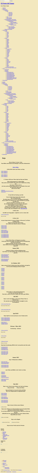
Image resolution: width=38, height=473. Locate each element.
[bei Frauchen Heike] (5, 237)
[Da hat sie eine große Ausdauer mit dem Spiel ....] (5, 319)
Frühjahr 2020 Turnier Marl (5, 438)
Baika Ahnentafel (13, 24)
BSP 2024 (4, 431)
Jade (7, 11)
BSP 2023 (4, 432)
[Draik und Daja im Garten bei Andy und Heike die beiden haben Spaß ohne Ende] (4, 393)
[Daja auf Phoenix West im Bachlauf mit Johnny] (3, 376)
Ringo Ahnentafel (11, 26)
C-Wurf (6, 48)
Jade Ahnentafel (9, 17)
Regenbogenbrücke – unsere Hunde (10, 19)
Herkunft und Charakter (8, 29)
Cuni (7, 131)
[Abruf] (4, 401)
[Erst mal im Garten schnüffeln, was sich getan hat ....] (5, 317)
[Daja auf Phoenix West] (4, 347)
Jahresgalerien (7, 467)
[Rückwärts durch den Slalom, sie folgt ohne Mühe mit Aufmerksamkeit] (2, 277)
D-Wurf (6, 57)
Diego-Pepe (8, 61)
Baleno (8, 39)
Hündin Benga (11, 21)
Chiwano (8, 51)
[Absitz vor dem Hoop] (2, 278)
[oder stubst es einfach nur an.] (4, 232)
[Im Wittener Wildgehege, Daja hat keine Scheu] (3, 375)
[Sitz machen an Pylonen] (4, 400)
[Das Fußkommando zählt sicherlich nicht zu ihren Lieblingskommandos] (2, 281)
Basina (8, 45)
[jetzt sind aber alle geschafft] (4, 402)
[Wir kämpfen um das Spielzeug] (5, 379)
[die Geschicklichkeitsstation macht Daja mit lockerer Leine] (2, 275)
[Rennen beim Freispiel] (3, 269)
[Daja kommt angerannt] (4, 394)
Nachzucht (6, 70)
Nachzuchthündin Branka (11, 75)
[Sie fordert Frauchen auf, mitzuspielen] (4, 260)
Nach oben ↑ (14, 471)
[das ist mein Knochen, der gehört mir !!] (5, 365)
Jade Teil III (10, 14)
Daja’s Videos (16, 167)
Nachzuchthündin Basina (11, 74)
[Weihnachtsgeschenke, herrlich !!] (5, 366)
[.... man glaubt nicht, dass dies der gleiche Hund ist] (5, 257)
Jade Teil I (10, 15)
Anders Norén (9, 471)
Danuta (7, 139)
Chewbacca (8, 50)
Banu (7, 44)
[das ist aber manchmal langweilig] (4, 352)
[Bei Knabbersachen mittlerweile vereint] (5, 377)
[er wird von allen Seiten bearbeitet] (5, 320)
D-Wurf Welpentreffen (10, 66)
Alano (8, 32)
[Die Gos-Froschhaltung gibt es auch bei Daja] (4, 354)
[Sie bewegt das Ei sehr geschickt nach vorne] (4, 231)
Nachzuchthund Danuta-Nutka (11, 78)
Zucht (4, 68)
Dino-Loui (8, 62)
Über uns (4, 8)
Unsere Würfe (5, 30)
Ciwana (8, 55)
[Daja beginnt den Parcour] (2, 273)
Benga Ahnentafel (13, 22)
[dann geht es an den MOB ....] (5, 318)
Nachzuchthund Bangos (10, 73)
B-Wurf (6, 38)
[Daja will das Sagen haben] (3, 272)
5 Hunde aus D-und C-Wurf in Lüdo (10, 67)
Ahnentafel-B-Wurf (10, 79)
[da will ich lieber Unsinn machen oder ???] (4, 353)
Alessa (8, 35)
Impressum (4, 463)
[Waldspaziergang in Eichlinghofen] (5, 363)
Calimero (8, 49)
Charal (8, 54)
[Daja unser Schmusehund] (4, 361)
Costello (8, 52)
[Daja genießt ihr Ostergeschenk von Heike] (4, 322)
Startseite (4, 7)
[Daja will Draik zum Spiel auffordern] (4, 396)
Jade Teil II (10, 89)
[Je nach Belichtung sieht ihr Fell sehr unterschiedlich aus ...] (5, 256)
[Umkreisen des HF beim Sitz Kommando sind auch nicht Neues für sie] (2, 282)
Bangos (7, 114)
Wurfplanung (7, 69)
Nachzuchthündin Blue (10, 76)
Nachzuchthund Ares (10, 72)
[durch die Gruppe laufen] (4, 398)
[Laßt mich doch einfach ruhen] (5, 236)
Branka (8, 47)
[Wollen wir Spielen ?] (3, 270)
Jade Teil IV (11, 13)
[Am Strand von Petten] (4, 323)
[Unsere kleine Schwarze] (4, 227)
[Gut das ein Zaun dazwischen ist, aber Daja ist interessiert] (4, 255)
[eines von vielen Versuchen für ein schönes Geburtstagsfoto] (4, 348)
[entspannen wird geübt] (4, 175)
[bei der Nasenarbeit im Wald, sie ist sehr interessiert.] (3, 373)
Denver (8, 59)
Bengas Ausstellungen (13, 97)
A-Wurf (6, 31)
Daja (7, 16)
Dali (7, 58)
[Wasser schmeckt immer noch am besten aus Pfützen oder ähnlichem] (4, 171)
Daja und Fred (24, 208)
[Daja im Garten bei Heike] (4, 174)
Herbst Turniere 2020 (5, 434)
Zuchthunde (7, 71)
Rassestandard (5, 80)
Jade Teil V (10, 12)
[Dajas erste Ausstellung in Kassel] (5, 362)
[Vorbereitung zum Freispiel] (3, 268)
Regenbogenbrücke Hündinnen (12, 20)
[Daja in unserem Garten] (3, 372)
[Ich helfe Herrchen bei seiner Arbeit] (4, 351)
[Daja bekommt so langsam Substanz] (4, 226)
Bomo (8, 41)
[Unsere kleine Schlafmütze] (5, 235)
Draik (8, 63)
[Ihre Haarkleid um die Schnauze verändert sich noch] (4, 228)
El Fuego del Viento (7, 3)
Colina (8, 56)
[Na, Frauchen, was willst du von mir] (5, 234)
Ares (7, 34)
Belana (8, 46)
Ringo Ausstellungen (12, 27)
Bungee (8, 42)
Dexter (8, 60)
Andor (8, 33)
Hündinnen (6, 10)
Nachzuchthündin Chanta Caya (12, 77)
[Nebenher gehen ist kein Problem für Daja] (2, 274)
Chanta (8, 53)
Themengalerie (7, 468)
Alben (4, 466)
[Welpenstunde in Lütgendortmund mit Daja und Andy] (4, 397)
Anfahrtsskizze (5, 464)
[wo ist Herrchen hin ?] (4, 349)
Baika (8, 43)
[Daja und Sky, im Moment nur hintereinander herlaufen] (4, 176)
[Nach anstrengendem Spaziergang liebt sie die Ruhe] (3, 380)
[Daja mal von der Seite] (4, 225)
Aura (7, 37)
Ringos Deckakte (11, 28)
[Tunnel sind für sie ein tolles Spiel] (2, 287)
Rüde (7, 25)
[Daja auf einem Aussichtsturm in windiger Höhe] (5, 254)
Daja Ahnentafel (9, 18)
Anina (8, 36)
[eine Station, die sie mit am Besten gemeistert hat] (2, 284)
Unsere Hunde (5, 9)
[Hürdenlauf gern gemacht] (2, 286)
